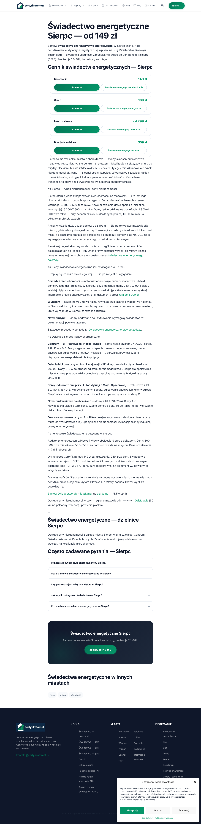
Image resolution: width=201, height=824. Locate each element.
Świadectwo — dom (89, 741)
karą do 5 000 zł (129, 294)
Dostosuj (184, 810)
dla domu (102, 493)
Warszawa (124, 731)
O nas (166, 753)
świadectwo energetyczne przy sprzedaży (115, 329)
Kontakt (151, 5)
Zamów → (177, 5)
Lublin (137, 737)
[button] (194, 781)
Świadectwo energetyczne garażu (124, 108)
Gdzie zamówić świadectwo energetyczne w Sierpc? (81, 573)
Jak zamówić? (111, 5)
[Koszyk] (162, 5)
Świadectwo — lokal (89, 747)
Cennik (94, 5)
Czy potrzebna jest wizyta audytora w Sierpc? (77, 584)
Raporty (77, 5)
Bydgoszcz (139, 749)
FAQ (128, 5)
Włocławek (76, 695)
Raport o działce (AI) (89, 770)
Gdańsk (122, 754)
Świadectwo (57, 5)
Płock (52, 695)
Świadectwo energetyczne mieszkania (124, 87)
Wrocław (123, 743)
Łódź (121, 760)
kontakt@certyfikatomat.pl (32, 755)
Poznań (122, 749)
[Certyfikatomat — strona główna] (30, 5)
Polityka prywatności (164, 818)
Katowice (138, 731)
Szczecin (138, 743)
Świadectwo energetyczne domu (124, 150)
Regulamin (168, 765)
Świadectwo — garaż (89, 753)
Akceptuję (132, 810)
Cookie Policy (148, 818)
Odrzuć (158, 810)
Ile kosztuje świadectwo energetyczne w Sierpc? (78, 562)
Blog (139, 5)
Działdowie (141, 500)
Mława (63, 695)
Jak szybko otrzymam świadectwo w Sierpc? (76, 595)
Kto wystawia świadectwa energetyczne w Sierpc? (80, 606)
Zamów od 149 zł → (100, 649)
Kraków (122, 737)
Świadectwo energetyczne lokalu (123, 129)
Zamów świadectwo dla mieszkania (70, 493)
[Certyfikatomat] (30, 727)
